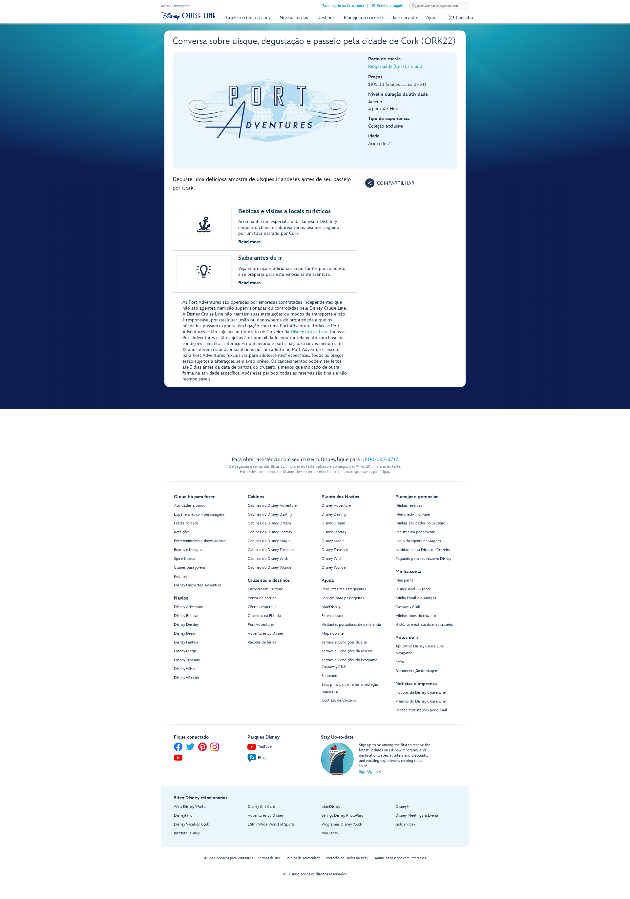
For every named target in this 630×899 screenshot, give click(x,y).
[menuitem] (373, 5)
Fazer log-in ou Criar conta (343, 6)
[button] (460, 17)
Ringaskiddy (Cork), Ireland (395, 66)
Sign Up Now (370, 771)
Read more (249, 242)
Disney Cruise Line (309, 332)
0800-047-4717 (379, 460)
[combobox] (439, 6)
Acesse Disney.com (175, 6)
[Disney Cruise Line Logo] (188, 16)
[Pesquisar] (414, 6)
